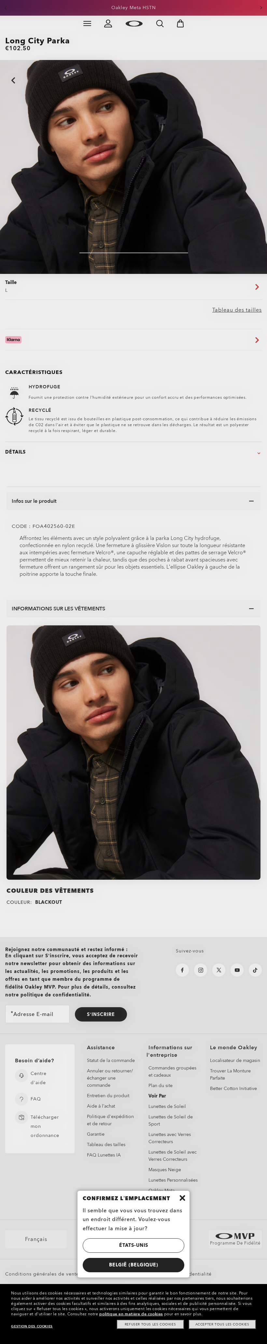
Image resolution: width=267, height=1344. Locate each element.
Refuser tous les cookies (150, 1324)
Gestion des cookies (31, 1326)
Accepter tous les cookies (222, 1324)
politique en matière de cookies (131, 1314)
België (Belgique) (133, 1265)
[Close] (182, 1198)
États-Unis (133, 1245)
